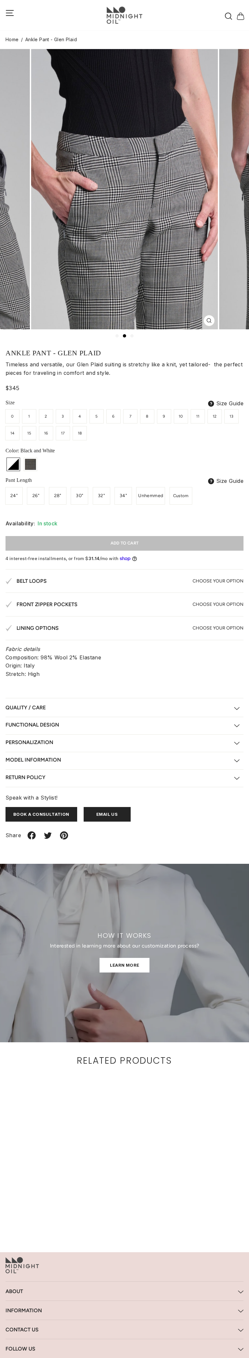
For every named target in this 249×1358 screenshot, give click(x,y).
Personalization (29, 742)
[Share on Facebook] (32, 838)
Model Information (33, 760)
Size (10, 402)
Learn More (124, 965)
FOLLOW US (20, 1349)
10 (181, 416)
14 (12, 433)
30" (79, 495)
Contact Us (22, 1330)
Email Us (107, 814)
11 (198, 416)
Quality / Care (26, 707)
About (14, 1291)
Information (24, 1310)
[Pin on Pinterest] (64, 838)
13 (232, 416)
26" (35, 495)
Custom (181, 495)
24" (14, 495)
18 (80, 433)
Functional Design (32, 725)
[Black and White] (13, 464)
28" (57, 495)
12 (215, 416)
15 (29, 433)
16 (46, 433)
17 (63, 433)
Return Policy (25, 777)
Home (12, 39)
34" (123, 495)
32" (101, 495)
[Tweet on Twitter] (48, 838)
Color (30, 450)
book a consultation (41, 814)
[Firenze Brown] (30, 464)
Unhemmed (150, 495)
